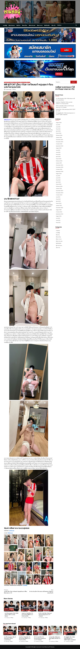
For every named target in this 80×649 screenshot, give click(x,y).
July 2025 (58, 150)
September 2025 (59, 146)
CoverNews (45, 647)
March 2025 (58, 158)
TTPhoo (14, 89)
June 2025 (58, 152)
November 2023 (59, 192)
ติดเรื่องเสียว (47, 25)
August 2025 (59, 148)
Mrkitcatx (10, 533)
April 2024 (58, 182)
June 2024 (58, 177)
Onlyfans (59, 25)
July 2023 (58, 197)
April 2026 (58, 131)
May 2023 (58, 199)
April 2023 (58, 201)
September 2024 (59, 171)
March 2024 (58, 184)
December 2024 (59, 165)
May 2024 (58, 180)
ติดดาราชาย (39, 25)
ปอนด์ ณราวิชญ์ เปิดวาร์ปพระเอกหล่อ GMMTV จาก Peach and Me (27, 615)
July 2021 (58, 218)
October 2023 (59, 194)
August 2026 (59, 122)
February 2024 (59, 186)
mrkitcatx (11, 530)
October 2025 (59, 143)
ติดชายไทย (24, 25)
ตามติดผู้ (5, 25)
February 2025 (59, 160)
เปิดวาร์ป (53, 25)
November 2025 (59, 141)
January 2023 (59, 205)
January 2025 (59, 163)
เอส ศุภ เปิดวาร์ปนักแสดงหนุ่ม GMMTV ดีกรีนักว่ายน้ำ (65, 110)
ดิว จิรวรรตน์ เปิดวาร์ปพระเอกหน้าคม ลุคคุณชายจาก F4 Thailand (45, 615)
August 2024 (59, 173)
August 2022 (59, 209)
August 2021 (59, 216)
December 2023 (59, 190)
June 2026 (58, 126)
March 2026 (58, 133)
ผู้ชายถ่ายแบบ (12, 25)
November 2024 (59, 167)
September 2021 (59, 214)
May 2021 (58, 222)
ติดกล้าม (18, 25)
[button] (7, 539)
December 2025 (59, 139)
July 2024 (58, 175)
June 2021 (58, 220)
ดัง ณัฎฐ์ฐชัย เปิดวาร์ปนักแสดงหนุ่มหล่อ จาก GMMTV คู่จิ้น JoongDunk (65, 113)
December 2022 (59, 207)
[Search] (76, 25)
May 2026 (58, 128)
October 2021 (59, 211)
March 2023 (58, 203)
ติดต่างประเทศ (32, 25)
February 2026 (59, 135)
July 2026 (58, 124)
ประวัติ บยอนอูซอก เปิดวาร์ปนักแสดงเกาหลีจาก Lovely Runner (11, 615)
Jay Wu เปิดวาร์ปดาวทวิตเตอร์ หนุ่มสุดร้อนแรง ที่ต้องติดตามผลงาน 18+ (15, 591)
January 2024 (59, 188)
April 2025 (58, 156)
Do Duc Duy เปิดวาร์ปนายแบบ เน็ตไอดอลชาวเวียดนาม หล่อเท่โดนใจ (41, 591)
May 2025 (58, 154)
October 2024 (59, 169)
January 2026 (59, 137)
